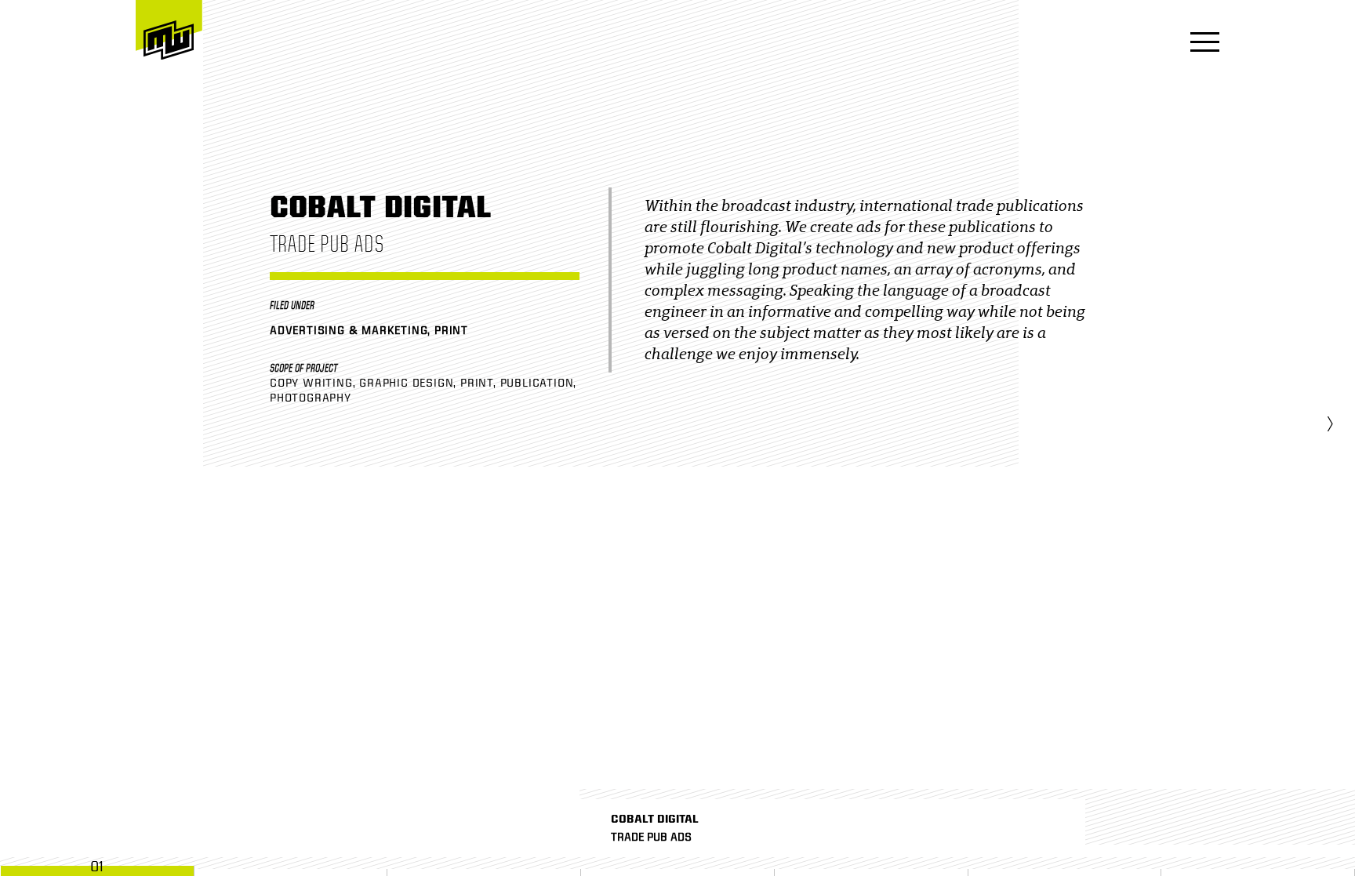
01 (97, 866)
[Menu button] (1200, 43)
